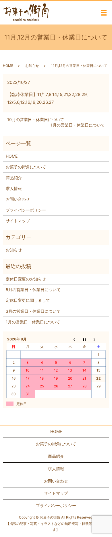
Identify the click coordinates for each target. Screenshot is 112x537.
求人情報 (14, 188)
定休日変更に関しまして (28, 300)
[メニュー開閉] (104, 13)
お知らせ (32, 65)
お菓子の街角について (26, 166)
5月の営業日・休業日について (33, 289)
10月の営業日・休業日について (35, 119)
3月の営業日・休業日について (33, 311)
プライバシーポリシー (26, 210)
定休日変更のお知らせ (26, 278)
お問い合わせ (18, 199)
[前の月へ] (70, 339)
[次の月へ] (98, 339)
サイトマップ (18, 220)
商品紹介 (14, 177)
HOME (8, 65)
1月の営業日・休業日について (78, 125)
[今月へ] (84, 339)
